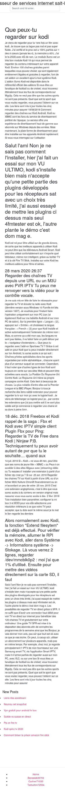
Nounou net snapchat (15, 704)
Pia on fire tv (10, 722)
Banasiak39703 (36, 777)
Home (36, 774)
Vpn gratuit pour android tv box (20, 710)
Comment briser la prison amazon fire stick (26, 735)
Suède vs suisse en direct (17, 716)
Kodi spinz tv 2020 (13, 729)
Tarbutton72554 (36, 784)
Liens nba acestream (15, 698)
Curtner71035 (35, 781)
